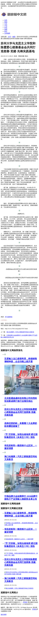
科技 (5, 27)
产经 (5, 26)
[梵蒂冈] (14, 17)
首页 (5, 20)
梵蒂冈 (25, 602)
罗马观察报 (8, 317)
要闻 (5, 22)
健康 (5, 29)
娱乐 (5, 31)
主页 (9, 36)
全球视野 (7, 33)
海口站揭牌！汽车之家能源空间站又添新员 (20, 332)
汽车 (5, 24)
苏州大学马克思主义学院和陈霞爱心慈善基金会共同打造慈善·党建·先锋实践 (20, 562)
